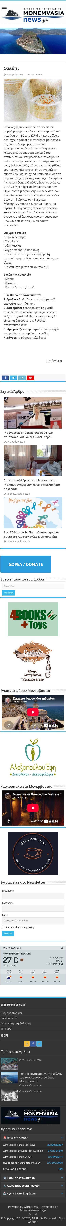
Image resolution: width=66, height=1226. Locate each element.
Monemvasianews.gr (33, 1210)
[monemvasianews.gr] (33, 13)
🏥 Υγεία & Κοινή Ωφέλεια (19, 1193)
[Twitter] (39, 1044)
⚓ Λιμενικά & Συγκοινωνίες (21, 1185)
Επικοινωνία (9, 1018)
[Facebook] (33, 1044)
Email (5, 915)
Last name (8, 903)
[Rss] (27, 1044)
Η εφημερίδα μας (12, 1013)
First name (8, 890)
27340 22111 (55, 1156)
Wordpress (31, 1207)
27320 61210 (55, 1150)
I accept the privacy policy (19, 927)
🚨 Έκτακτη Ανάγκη (15, 1137)
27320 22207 (55, 1144)
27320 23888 (55, 1162)
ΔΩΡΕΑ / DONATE (25, 564)
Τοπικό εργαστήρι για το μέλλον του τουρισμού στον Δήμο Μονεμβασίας (40, 1077)
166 (61, 1168)
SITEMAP (6, 1029)
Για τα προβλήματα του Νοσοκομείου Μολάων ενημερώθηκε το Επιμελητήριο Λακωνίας (32, 484)
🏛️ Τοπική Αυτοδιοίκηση (19, 1177)
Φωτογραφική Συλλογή (16, 1023)
